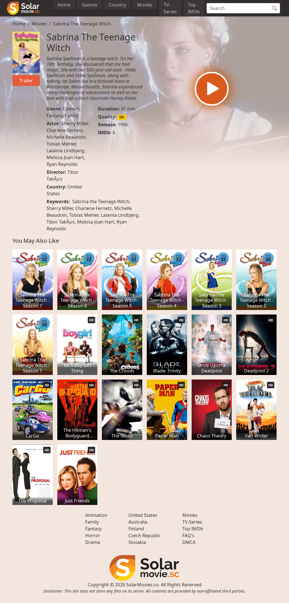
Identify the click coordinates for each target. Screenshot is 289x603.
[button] (212, 89)
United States (142, 515)
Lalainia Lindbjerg (65, 151)
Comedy (71, 109)
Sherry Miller (74, 123)
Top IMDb (194, 8)
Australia (137, 522)
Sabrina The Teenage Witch (82, 24)
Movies (144, 5)
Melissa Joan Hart (65, 157)
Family (71, 115)
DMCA (189, 542)
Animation (96, 515)
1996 (123, 125)
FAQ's (188, 535)
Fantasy (55, 115)
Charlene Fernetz (65, 130)
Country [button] (117, 5)
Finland (136, 529)
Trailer (26, 80)
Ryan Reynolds (62, 164)
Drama (92, 542)
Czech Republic (144, 535)
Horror (92, 535)
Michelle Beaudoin (66, 137)
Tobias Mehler (61, 144)
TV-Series (170, 8)
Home (64, 5)
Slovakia (137, 542)
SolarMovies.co (142, 585)
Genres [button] (89, 5)
